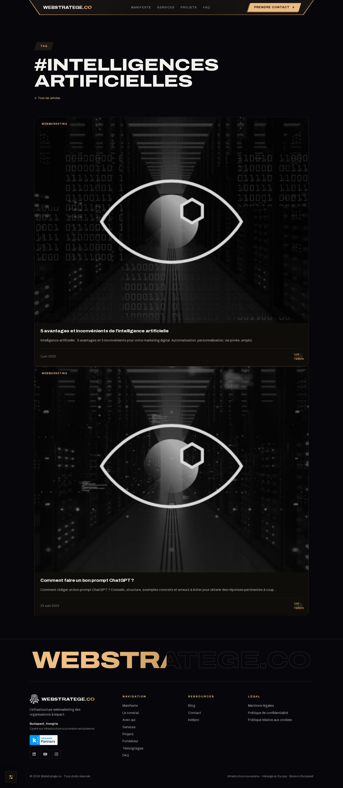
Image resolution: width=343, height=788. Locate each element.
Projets (189, 7)
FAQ (206, 7)
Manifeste (141, 7)
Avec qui (128, 720)
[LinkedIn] (34, 754)
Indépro (193, 720)
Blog (191, 705)
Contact (194, 713)
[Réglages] (11, 777)
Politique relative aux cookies (270, 720)
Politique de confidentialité (268, 713)
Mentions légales (261, 705)
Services (166, 7)
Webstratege (67, 7)
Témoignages (133, 748)
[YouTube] (45, 754)
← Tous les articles (47, 98)
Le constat (130, 713)
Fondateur (130, 741)
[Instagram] (56, 754)
